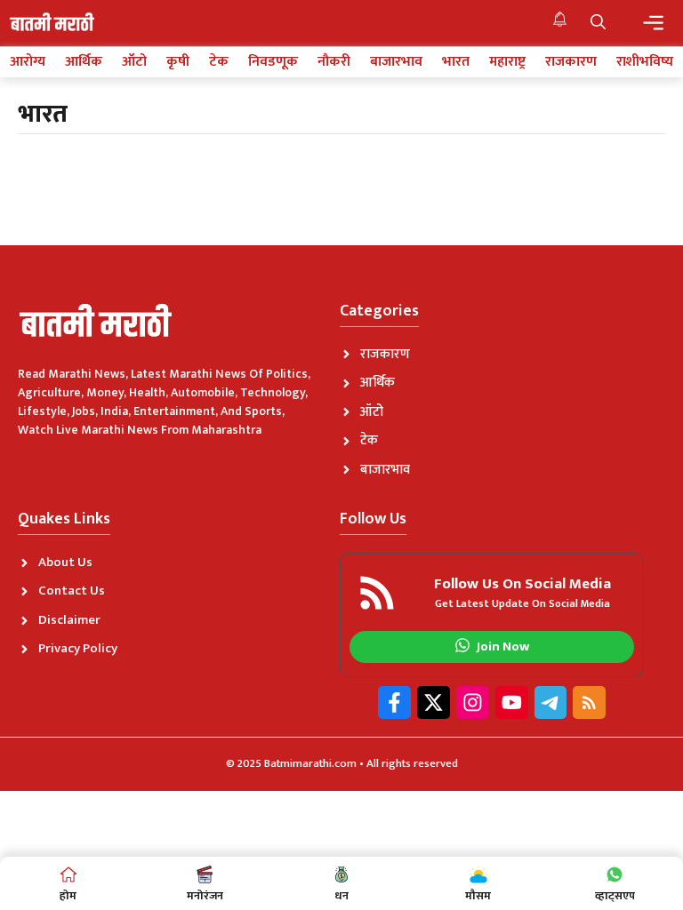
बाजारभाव (396, 62)
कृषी (177, 62)
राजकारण (571, 62)
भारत (456, 62)
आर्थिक (83, 62)
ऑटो (134, 62)
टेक (219, 62)
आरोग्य (27, 62)
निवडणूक (273, 62)
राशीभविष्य (644, 62)
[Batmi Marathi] (53, 23)
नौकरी (333, 62)
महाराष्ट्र (507, 62)
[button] (598, 23)
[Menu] (653, 23)
